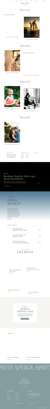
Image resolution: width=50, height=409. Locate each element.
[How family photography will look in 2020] (12, 96)
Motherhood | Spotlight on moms (32, 75)
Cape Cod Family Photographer (31, 39)
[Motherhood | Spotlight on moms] (32, 62)
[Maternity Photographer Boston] (32, 98)
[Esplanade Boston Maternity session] (12, 132)
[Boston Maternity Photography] (12, 60)
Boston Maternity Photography (12, 72)
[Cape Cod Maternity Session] (12, 24)
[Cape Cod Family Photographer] (32, 27)
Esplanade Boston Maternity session (12, 144)
